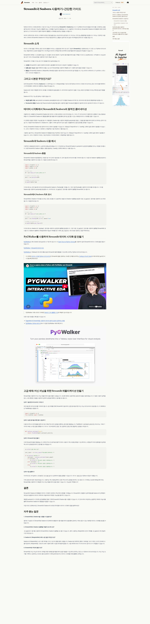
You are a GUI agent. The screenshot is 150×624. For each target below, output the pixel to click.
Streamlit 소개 (116, 10)
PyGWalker (27, 242)
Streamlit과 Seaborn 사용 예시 (120, 18)
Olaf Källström (66, 14)
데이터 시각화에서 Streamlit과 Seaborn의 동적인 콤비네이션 (120, 15)
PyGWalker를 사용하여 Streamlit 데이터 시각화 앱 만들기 (120, 28)
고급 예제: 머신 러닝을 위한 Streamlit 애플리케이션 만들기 (120, 33)
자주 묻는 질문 (116, 38)
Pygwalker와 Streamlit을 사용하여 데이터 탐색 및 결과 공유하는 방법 (45, 321)
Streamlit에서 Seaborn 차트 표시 (121, 23)
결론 (113, 36)
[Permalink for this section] (40, 43)
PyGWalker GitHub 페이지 (33, 323)
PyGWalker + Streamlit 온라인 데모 (34, 248)
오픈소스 (45, 2)
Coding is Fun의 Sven (85, 256)
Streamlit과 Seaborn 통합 (120, 21)
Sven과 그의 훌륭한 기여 (51, 312)
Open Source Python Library (66, 242)
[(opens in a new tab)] (65, 356)
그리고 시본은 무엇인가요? (119, 12)
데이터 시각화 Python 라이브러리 (40, 256)
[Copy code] (104, 165)
